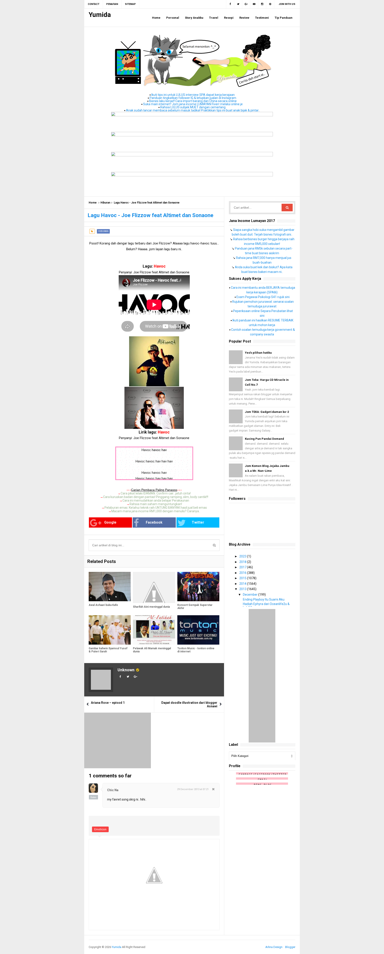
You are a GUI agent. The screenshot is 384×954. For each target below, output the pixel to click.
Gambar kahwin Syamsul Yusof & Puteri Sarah (108, 650)
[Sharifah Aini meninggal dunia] (154, 587)
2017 (243, 567)
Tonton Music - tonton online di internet (195, 650)
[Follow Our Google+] (246, 4)
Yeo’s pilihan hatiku (258, 352)
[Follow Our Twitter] (238, 4)
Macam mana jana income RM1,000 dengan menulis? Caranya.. (155, 511)
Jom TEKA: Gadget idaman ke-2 (267, 411)
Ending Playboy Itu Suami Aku (263, 599)
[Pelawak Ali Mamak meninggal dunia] (154, 630)
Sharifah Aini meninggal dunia (151, 606)
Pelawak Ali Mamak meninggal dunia (152, 650)
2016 (243, 573)
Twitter (198, 522)
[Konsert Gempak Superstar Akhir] (198, 586)
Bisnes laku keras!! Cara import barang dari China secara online (193, 101)
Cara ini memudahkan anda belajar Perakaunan (155, 500)
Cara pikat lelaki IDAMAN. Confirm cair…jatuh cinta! (156, 493)
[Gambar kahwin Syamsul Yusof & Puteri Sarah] (110, 630)
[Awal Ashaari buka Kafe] (110, 586)
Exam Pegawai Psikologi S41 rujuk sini (263, 297)
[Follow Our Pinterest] (270, 4)
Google (110, 522)
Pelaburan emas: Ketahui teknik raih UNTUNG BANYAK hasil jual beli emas (155, 507)
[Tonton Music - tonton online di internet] (198, 630)
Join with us (287, 4)
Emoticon (100, 829)
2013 (243, 589)
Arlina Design (273, 947)
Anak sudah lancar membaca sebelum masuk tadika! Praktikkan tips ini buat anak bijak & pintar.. (193, 110)
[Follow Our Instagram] (262, 4)
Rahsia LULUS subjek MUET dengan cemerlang (193, 107)
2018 (243, 562)
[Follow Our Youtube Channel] (254, 4)
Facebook (154, 522)
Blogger (290, 947)
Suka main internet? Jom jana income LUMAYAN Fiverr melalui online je (193, 104)
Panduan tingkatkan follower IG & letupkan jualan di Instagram (193, 98)
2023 (243, 556)
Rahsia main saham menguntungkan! (156, 504)
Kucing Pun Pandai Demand (264, 438)
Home (93, 202)
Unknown (126, 670)
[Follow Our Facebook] (230, 4)
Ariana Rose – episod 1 (108, 702)
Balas (93, 797)
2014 (243, 583)
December (250, 594)
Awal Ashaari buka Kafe (103, 605)
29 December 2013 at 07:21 (193, 789)
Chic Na (112, 790)
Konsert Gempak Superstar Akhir (194, 606)
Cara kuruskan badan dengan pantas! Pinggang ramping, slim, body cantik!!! (155, 497)
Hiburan (105, 202)
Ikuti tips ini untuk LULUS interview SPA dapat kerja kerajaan (193, 95)
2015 (243, 578)
